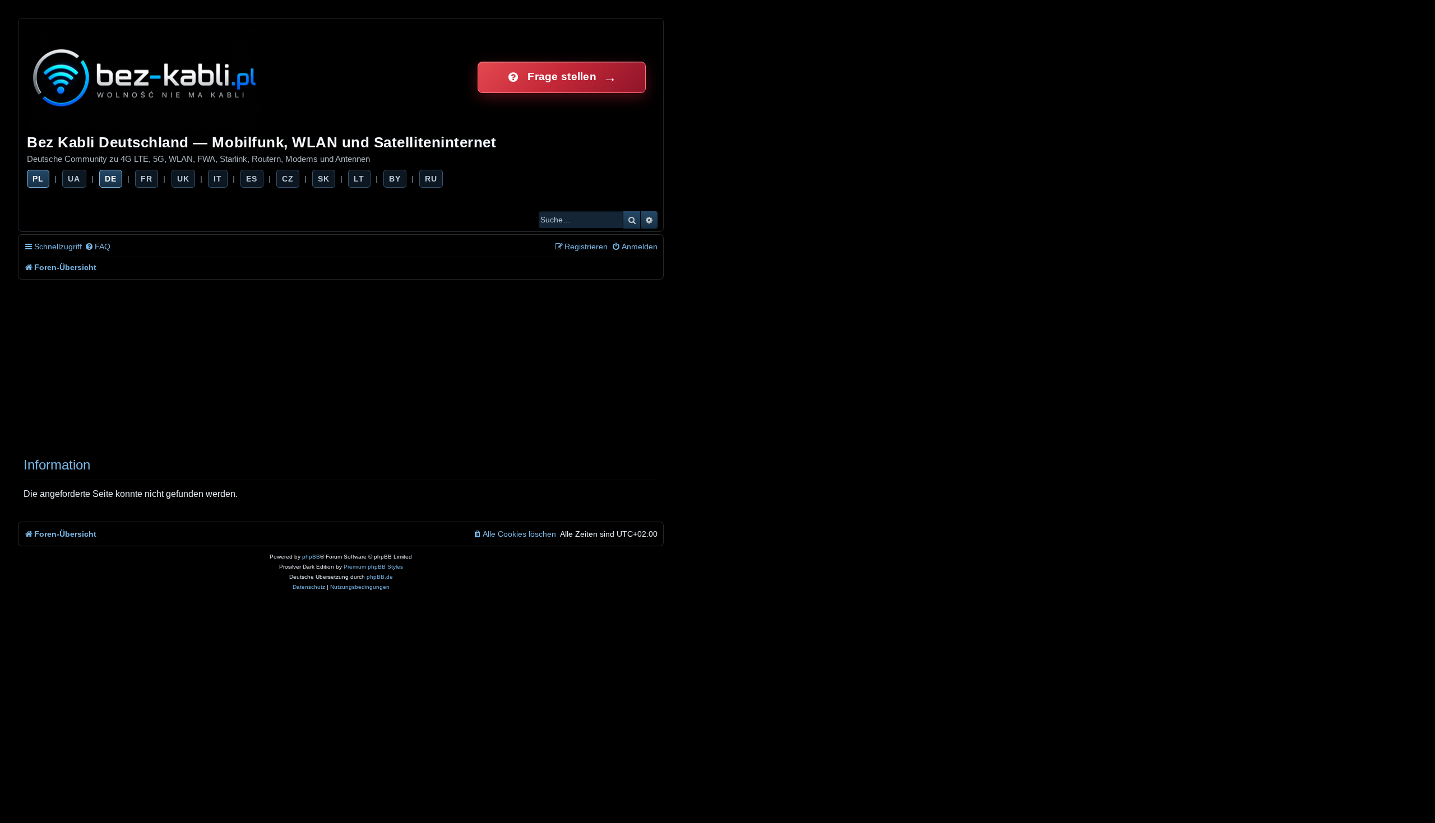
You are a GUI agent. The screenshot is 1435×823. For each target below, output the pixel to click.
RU (431, 178)
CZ (288, 178)
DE (111, 178)
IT (218, 178)
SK (324, 178)
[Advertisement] (354, 363)
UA (74, 178)
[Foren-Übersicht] (145, 77)
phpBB (311, 557)
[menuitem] (97, 246)
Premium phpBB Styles (373, 567)
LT (359, 178)
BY (395, 178)
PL (38, 178)
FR (146, 178)
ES (251, 178)
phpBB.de (380, 577)
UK (183, 178)
